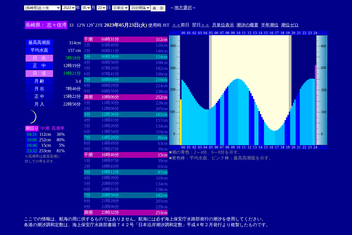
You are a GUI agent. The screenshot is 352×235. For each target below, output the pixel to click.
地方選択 (183, 7)
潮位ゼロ (290, 25)
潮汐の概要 (247, 25)
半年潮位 (270, 25)
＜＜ (176, 25)
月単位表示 (223, 25)
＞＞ (205, 25)
